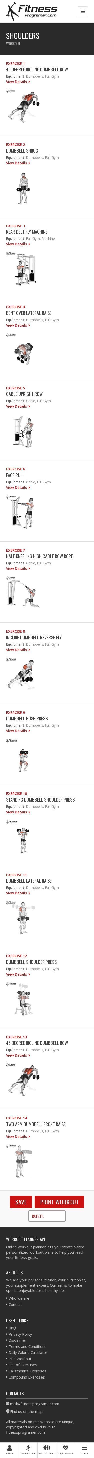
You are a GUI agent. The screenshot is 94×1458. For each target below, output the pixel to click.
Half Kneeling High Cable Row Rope (39, 556)
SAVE (21, 1201)
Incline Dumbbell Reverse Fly (34, 637)
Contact (15, 1304)
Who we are (19, 1298)
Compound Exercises (27, 1377)
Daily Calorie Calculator (28, 1352)
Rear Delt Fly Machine (26, 231)
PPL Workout (20, 1358)
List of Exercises (23, 1364)
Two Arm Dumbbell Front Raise (36, 1124)
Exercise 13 (16, 1037)
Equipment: (15, 76)
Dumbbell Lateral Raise (29, 880)
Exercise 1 (15, 63)
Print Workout (59, 1201)
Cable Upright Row (24, 393)
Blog (12, 1327)
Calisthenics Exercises (27, 1370)
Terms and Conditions (27, 1346)
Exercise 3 (15, 225)
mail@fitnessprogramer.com (34, 1403)
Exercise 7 (15, 550)
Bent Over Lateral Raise (29, 312)
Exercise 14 (16, 1118)
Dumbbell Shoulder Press (31, 961)
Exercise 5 (15, 388)
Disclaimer (17, 1340)
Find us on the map (26, 1411)
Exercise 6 (15, 469)
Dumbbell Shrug (22, 150)
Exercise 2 (15, 144)
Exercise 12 (16, 955)
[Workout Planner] (32, 11)
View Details (17, 81)
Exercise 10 (16, 793)
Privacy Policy (20, 1334)
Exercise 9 (15, 712)
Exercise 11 (16, 874)
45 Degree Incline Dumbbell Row (37, 69)
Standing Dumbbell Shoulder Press (40, 799)
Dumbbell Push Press (27, 718)
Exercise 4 (15, 306)
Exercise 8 (15, 631)
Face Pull (15, 475)
